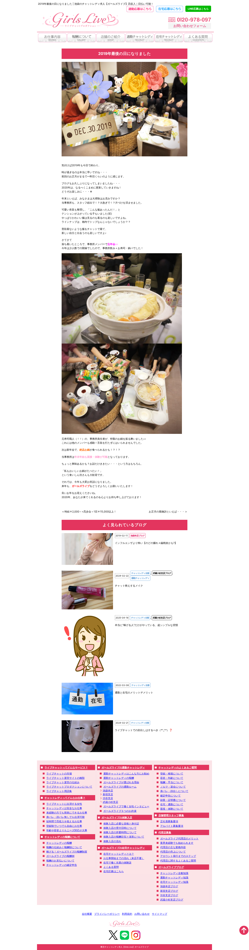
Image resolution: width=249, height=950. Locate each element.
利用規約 (127, 913)
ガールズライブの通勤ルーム (120, 786)
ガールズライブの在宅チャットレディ (123, 847)
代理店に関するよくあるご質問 (178, 860)
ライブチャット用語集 (59, 791)
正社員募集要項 (169, 821)
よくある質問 (111, 866)
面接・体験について (171, 808)
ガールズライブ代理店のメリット (179, 838)
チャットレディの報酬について (62, 836)
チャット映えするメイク (129, 585)
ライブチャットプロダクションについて (69, 786)
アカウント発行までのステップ (178, 855)
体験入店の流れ (112, 841)
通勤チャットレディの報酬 (118, 777)
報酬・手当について (171, 782)
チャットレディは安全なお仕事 (64, 808)
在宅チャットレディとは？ (118, 853)
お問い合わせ (142, 913)
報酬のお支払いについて (60, 860)
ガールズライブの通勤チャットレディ (123, 767)
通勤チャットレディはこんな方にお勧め (126, 773)
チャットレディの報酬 (59, 842)
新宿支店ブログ (169, 890)
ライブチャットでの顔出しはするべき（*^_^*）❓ (143, 730)
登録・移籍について (171, 773)
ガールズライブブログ (171, 867)
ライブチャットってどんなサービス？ (66, 767)
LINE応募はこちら (198, 8)
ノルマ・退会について (173, 786)
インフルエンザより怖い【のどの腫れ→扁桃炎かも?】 (146, 542)
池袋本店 (108, 790)
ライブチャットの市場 (59, 773)
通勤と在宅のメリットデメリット (134, 692)
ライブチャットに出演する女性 (64, 803)
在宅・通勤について (171, 804)
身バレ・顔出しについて (174, 791)
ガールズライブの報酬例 (60, 855)
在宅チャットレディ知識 (174, 881)
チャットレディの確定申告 (61, 864)
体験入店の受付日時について (120, 827)
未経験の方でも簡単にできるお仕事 (66, 812)
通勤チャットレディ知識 (174, 877)
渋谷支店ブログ (169, 895)
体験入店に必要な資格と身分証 (121, 823)
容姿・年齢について (171, 777)
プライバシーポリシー (107, 913)
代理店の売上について (173, 851)
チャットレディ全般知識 (174, 873)
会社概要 (87, 913)
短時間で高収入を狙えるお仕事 (64, 821)
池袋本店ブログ (169, 886)
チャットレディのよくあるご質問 (177, 767)
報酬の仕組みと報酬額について (64, 847)
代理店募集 (164, 832)
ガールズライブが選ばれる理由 (121, 782)
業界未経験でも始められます (176, 842)
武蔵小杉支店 (110, 801)
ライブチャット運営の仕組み (62, 782)
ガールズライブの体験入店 (117, 817)
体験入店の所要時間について (120, 832)
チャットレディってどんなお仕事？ (64, 797)
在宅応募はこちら (113, 871)
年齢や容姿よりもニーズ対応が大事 (66, 830)
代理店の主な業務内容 (173, 847)
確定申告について (170, 795)
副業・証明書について (173, 799)
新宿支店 (108, 794)
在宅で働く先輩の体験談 (117, 862)
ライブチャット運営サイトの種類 (65, 777)
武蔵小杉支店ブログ (171, 899)
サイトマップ (159, 913)
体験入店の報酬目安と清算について (123, 836)
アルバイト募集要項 (171, 825)
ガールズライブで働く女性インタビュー (126, 806)
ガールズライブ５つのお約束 (120, 810)
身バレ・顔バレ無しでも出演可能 (65, 816)
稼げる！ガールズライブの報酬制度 (66, 851)
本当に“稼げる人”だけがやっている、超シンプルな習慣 (146, 625)
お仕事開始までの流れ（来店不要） (123, 858)
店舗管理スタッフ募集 (171, 815)
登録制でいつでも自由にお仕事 (64, 825)
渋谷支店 (108, 798)
